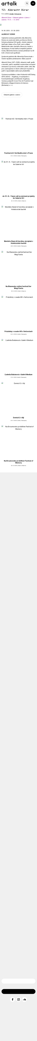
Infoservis (18, 14)
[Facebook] (12, 999)
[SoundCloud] (24, 999)
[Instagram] (18, 999)
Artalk (12, 14)
